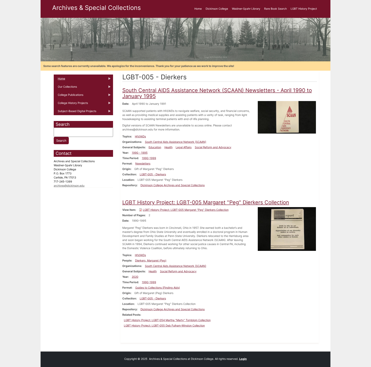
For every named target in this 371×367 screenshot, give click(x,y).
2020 (135, 276)
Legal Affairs (183, 147)
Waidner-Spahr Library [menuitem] (246, 8)
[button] (287, 117)
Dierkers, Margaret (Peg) (150, 260)
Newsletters (142, 163)
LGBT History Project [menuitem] (304, 8)
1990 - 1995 (140, 152)
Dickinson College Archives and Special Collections (172, 185)
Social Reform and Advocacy (213, 147)
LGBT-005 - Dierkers (153, 174)
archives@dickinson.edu (69, 185)
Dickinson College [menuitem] (217, 8)
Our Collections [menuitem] (65, 88)
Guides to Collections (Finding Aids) (157, 287)
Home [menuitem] (198, 8)
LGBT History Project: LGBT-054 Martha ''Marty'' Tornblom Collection (167, 320)
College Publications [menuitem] (68, 96)
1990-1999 (149, 158)
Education (155, 147)
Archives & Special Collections (96, 7)
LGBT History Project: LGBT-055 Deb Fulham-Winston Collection (164, 325)
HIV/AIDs (140, 136)
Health (168, 147)
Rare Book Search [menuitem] (275, 8)
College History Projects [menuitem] (71, 104)
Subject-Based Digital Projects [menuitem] (75, 112)
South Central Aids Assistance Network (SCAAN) (175, 141)
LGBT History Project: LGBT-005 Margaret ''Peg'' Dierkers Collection (186, 209)
